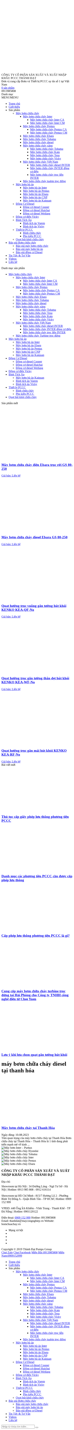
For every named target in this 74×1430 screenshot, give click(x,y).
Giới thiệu (14, 106)
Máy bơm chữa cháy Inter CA (47, 119)
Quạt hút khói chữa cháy (30, 239)
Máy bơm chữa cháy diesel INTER (50, 165)
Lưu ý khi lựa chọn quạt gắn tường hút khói (34, 1055)
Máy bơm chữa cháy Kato (45, 152)
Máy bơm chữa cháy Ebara (38, 135)
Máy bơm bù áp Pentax (36, 190)
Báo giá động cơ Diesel (29, 252)
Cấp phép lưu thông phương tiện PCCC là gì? (35, 935)
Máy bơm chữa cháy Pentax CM (48, 132)
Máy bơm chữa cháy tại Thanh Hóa (28, 1128)
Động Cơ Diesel (25, 203)
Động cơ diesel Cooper (36, 207)
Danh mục (7, 94)
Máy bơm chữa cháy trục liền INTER (44, 332)
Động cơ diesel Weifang (36, 213)
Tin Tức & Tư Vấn (19, 255)
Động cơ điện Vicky (27, 216)
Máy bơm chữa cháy (27, 113)
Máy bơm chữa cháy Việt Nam (40, 161)
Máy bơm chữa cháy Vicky (45, 158)
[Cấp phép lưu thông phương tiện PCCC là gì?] (37, 928)
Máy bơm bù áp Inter (35, 187)
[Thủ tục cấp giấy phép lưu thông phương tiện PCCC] (37, 809)
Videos (13, 258)
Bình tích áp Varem (34, 223)
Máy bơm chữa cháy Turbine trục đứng (38, 335)
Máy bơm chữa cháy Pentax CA (48, 129)
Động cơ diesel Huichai (36, 210)
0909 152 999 (23, 1217)
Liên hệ (13, 262)
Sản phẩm (14, 110)
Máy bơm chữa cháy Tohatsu (39, 139)
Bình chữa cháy (32, 232)
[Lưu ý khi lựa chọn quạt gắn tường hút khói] (37, 1047)
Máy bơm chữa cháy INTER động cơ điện (47, 329)
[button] (10, 97)
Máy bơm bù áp (25, 184)
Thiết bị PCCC (24, 229)
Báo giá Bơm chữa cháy (22, 242)
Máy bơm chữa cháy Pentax (39, 126)
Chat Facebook (22, 1252)
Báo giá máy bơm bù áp (29, 249)
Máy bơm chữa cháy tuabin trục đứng (44, 181)
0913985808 (44, 1252)
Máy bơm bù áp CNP (35, 197)
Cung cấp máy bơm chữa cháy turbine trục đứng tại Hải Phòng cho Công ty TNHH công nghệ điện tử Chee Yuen (35, 995)
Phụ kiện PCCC (32, 236)
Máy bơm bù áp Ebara (35, 194)
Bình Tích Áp (24, 219)
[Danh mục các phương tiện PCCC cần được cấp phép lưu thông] (37, 869)
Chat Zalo (7, 1252)
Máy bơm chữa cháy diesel (38, 142)
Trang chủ (14, 103)
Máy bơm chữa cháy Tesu (45, 155)
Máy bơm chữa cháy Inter (37, 116)
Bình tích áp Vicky (33, 226)
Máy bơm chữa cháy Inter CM (47, 122)
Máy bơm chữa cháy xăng (38, 145)
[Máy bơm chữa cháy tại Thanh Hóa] (37, 1120)
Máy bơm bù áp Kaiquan (37, 200)
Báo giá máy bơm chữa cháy (32, 245)
